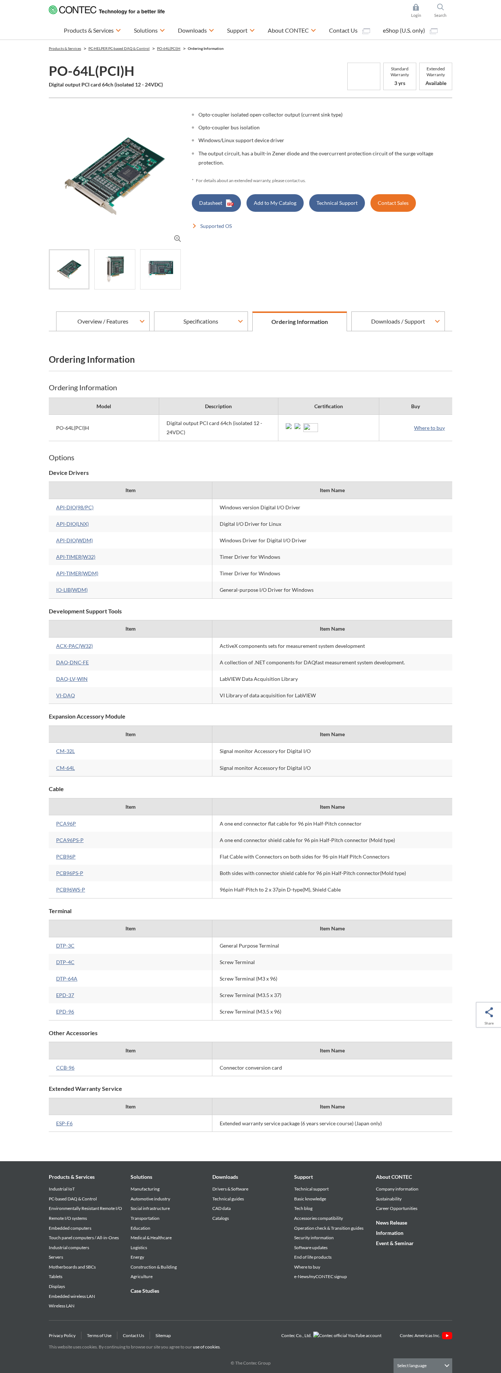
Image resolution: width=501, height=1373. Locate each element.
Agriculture (142, 1276)
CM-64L (65, 768)
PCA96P (66, 823)
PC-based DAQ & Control (73, 1199)
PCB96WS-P (70, 889)
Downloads (225, 1177)
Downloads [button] (196, 30)
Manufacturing (145, 1189)
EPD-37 (65, 995)
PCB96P (66, 856)
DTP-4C (65, 962)
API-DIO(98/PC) (75, 507)
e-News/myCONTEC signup (320, 1276)
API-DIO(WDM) (74, 540)
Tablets (55, 1276)
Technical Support (337, 203)
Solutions (141, 1177)
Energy (137, 1257)
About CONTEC (394, 1177)
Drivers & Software (230, 1189)
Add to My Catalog (275, 203)
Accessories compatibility (318, 1218)
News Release (391, 1222)
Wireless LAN (61, 1306)
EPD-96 (65, 1011)
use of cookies (206, 1347)
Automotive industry (150, 1199)
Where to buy (429, 428)
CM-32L (65, 751)
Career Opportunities (396, 1208)
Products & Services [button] (92, 30)
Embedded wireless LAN (72, 1296)
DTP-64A (66, 978)
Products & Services (72, 1177)
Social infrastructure (150, 1208)
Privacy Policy (62, 1335)
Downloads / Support (398, 321)
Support (303, 1177)
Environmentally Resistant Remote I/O (85, 1208)
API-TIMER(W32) (75, 557)
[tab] (69, 269)
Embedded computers (70, 1228)
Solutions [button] (149, 30)
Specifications (200, 321)
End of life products (313, 1257)
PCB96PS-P (69, 873)
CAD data (221, 1208)
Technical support (311, 1189)
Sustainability (389, 1199)
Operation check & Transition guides (328, 1228)
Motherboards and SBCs (72, 1267)
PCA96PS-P (70, 840)
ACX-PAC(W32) (74, 646)
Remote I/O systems (68, 1218)
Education (140, 1228)
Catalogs (220, 1218)
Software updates (311, 1247)
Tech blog (303, 1208)
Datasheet (210, 203)
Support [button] (241, 30)
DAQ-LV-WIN (72, 679)
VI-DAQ (65, 695)
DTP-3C (65, 945)
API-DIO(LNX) (72, 524)
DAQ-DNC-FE (72, 662)
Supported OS (216, 226)
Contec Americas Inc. (421, 1335)
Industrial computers (69, 1247)
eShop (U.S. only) (404, 30)
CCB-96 (65, 1067)
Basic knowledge (310, 1199)
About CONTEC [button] (292, 30)
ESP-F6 (64, 1123)
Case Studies (145, 1291)
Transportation (145, 1218)
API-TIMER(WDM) (77, 573)
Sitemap (163, 1335)
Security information (314, 1237)
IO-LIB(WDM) (72, 590)
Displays (57, 1286)
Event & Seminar (395, 1243)
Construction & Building (154, 1267)
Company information (397, 1189)
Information (389, 1233)
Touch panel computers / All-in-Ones (84, 1237)
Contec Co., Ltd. (297, 1335)
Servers (56, 1257)
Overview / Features (102, 321)
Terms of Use (99, 1335)
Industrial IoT (62, 1189)
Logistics (139, 1247)
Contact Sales (393, 203)
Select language (412, 1365)
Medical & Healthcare (151, 1237)
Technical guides (228, 1199)
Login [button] (419, 11)
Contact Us (344, 30)
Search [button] (443, 11)
